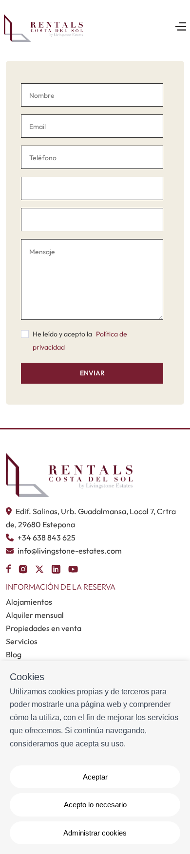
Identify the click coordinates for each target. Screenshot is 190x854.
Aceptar (95, 777)
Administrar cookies (95, 833)
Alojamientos (29, 602)
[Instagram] (23, 568)
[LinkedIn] (56, 568)
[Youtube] (73, 568)
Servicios (22, 641)
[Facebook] (8, 568)
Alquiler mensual (35, 615)
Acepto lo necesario (95, 804)
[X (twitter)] (39, 568)
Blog (13, 654)
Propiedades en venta (43, 628)
